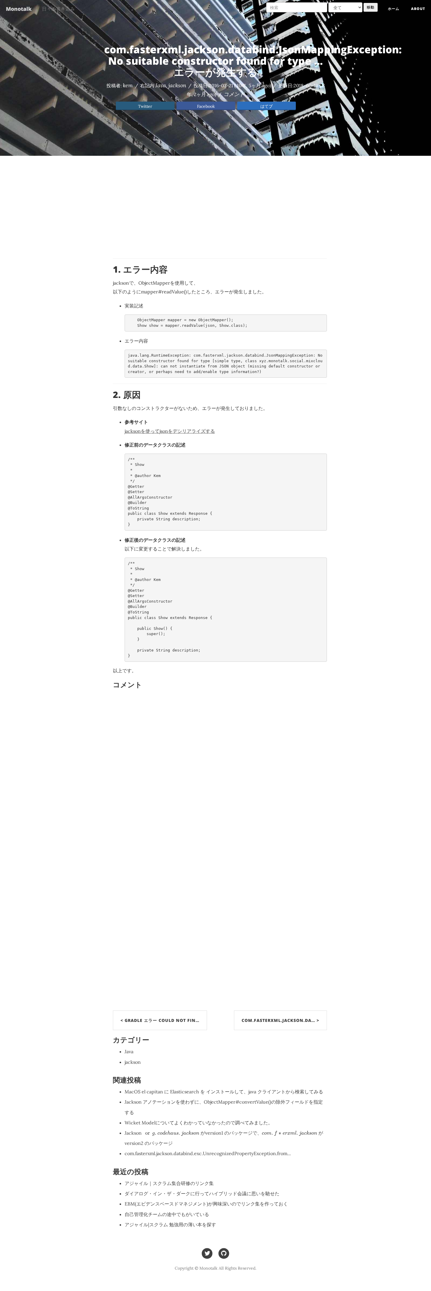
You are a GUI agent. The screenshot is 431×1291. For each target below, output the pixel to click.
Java (160, 85)
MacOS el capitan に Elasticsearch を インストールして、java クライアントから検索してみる (224, 1092)
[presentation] (171, 1133)
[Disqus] (220, 771)
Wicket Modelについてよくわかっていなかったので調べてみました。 (199, 1123)
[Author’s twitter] (207, 1253)
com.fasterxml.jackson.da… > (280, 1020)
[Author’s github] (224, 1253)
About (418, 8)
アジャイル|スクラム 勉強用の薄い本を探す (170, 1224)
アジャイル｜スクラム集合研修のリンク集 (169, 1183)
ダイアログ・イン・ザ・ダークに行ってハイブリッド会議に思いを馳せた (202, 1193)
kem (128, 85)
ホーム (393, 8)
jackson (177, 85)
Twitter (145, 106)
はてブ (266, 106)
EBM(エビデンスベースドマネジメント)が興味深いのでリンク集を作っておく (206, 1204)
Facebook (206, 106)
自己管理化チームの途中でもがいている (167, 1214)
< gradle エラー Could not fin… (160, 1020)
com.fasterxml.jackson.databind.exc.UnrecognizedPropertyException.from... (208, 1153)
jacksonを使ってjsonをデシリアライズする (170, 431)
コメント (234, 94)
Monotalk (19, 8)
